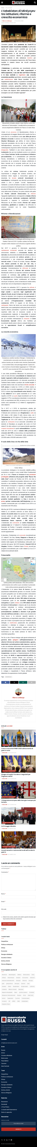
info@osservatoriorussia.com (9, 1043)
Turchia (17, 998)
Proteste (31, 992)
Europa (31, 980)
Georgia (17, 983)
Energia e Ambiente (6, 954)
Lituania (4, 989)
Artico (3, 1053)
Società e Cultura (6, 958)
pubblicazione (9, 79)
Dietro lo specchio (8, 823)
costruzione (11, 422)
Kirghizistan (24, 986)
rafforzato (25, 268)
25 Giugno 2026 (12, 752)
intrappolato (4, 150)
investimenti (10, 428)
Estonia (25, 980)
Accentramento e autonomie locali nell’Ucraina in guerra (18, 851)
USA (18, 1001)
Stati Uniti (30, 995)
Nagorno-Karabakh (7, 992)
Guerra (23, 983)
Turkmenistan (25, 998)
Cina (33, 974)
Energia (18, 980)
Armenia (4, 974)
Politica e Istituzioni (9, 771)
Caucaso (3, 1063)
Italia (9, 986)
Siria (24, 995)
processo (14, 132)
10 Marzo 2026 (12, 854)
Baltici (19, 974)
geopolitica (9, 983)
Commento (5, 872)
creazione (26, 319)
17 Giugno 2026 (12, 804)
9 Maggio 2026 (12, 828)
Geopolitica (4, 941)
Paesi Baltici (4, 1061)
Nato (16, 992)
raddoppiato (4, 305)
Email (3, 902)
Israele (4, 986)
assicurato (22, 535)
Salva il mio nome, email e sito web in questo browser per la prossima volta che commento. (19, 918)
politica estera (23, 992)
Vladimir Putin (6, 1004)
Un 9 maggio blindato (8, 826)
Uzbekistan (8, 677)
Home (2, 8)
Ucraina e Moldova (6, 1055)
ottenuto (33, 194)
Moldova (21, 989)
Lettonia (32, 986)
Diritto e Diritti (5, 961)
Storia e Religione (6, 964)
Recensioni (4, 1102)
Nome (3, 894)
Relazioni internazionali (8, 995)
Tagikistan (10, 998)
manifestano (13, 623)
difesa (4, 977)
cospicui (3, 428)
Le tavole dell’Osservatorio (9, 1110)
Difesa (3, 948)
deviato (14, 178)
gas (3, 983)
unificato (31, 287)
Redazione (4, 752)
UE (9, 1001)
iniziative (29, 58)
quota (15, 396)
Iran (28, 983)
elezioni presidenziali (8, 980)
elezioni (32, 977)
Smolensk (4, 1104)
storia (3, 998)
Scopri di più (4, 1035)
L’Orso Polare (5, 1107)
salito (32, 413)
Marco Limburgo (7, 21)
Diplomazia (11, 977)
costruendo (15, 523)
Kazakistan (16, 986)
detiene (17, 603)
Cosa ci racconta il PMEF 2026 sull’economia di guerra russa (17, 749)
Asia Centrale (9, 8)
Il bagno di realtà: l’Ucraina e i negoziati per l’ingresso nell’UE (15, 775)
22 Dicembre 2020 (18, 21)
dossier (18, 977)
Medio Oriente (12, 989)
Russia (19, 995)
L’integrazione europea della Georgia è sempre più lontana (18, 801)
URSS (13, 1001)
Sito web (3, 909)
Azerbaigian (12, 974)
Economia (5, 745)
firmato (26, 546)
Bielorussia (26, 974)
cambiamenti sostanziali (9, 250)
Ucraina (4, 1001)
